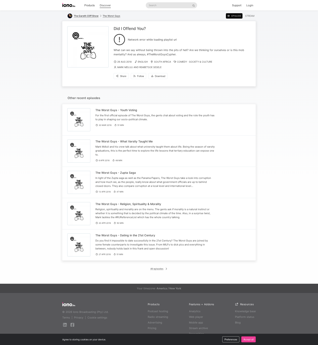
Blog (238, 322)
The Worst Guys (111, 15)
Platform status (244, 316)
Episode (236, 15)
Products (89, 5)
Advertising (155, 322)
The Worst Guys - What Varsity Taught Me (124, 141)
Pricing (152, 328)
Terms (66, 317)
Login (249, 5)
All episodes (156, 268)
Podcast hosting (158, 311)
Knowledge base (245, 311)
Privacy (78, 317)
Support (236, 5)
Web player (196, 316)
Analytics (194, 311)
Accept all (248, 339)
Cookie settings (97, 317)
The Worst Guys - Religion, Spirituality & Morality (128, 204)
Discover (105, 5)
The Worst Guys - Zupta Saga (115, 172)
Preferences (230, 339)
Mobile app (196, 322)
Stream (249, 15)
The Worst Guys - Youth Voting (116, 110)
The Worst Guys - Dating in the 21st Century (125, 235)
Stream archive (198, 328)
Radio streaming (158, 316)
